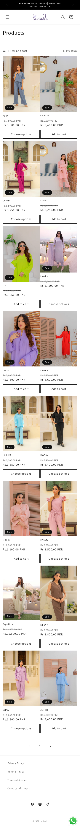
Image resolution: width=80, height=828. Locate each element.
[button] (7, 17)
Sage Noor (8, 624)
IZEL (5, 285)
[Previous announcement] (7, 5)
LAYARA (44, 370)
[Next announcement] (73, 5)
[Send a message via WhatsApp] (73, 821)
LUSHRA (7, 455)
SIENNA (44, 624)
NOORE (6, 539)
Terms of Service (17, 780)
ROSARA (44, 540)
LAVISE (6, 370)
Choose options (21, 134)
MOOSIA (44, 455)
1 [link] (30, 746)
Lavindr (43, 821)
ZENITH (44, 709)
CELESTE (44, 115)
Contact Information (19, 788)
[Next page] (50, 746)
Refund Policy (15, 771)
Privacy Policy (15, 763)
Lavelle (44, 276)
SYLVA (6, 709)
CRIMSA (7, 200)
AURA (5, 115)
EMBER (43, 200)
